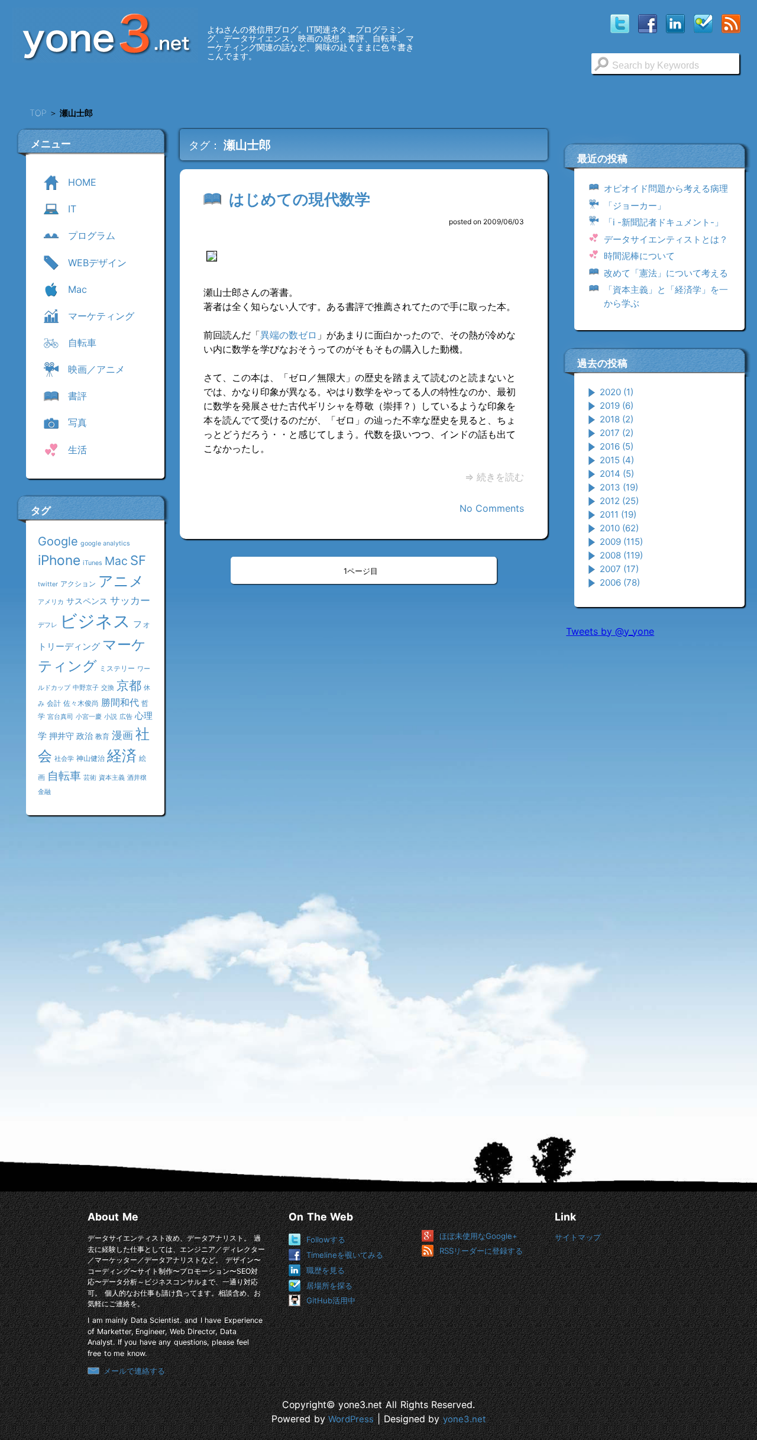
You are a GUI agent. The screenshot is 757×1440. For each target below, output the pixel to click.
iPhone (59, 560)
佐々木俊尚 (81, 703)
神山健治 (90, 758)
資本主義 (112, 778)
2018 (616, 419)
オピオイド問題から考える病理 (666, 188)
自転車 (64, 776)
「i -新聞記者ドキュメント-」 (663, 222)
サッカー (130, 600)
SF (138, 560)
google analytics (105, 543)
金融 (44, 792)
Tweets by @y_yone (610, 631)
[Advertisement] (654, 827)
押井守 (61, 736)
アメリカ (51, 602)
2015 (617, 460)
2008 (621, 555)
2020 (616, 392)
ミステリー (117, 668)
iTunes (92, 563)
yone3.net (464, 1419)
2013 (619, 487)
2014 (617, 473)
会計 (54, 703)
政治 (84, 736)
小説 (110, 717)
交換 (107, 688)
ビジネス (95, 621)
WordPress (351, 1419)
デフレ (47, 625)
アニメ (121, 581)
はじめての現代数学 (299, 199)
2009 (621, 541)
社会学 (64, 759)
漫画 (122, 734)
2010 (619, 528)
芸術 (89, 778)
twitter (48, 584)
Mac (116, 561)
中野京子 (86, 688)
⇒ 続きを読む (494, 477)
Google (58, 541)
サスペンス (87, 601)
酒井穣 (137, 778)
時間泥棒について (639, 255)
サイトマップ (578, 1237)
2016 (616, 446)
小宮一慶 (89, 717)
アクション (78, 583)
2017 (616, 432)
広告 (125, 717)
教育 (102, 736)
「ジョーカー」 (635, 205)
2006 (620, 582)
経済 (122, 755)
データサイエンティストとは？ (666, 239)
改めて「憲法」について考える (666, 273)
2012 (619, 500)
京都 (129, 685)
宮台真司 (60, 717)
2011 (618, 514)
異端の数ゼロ (288, 335)
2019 (616, 405)
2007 (619, 568)
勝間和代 (120, 702)
